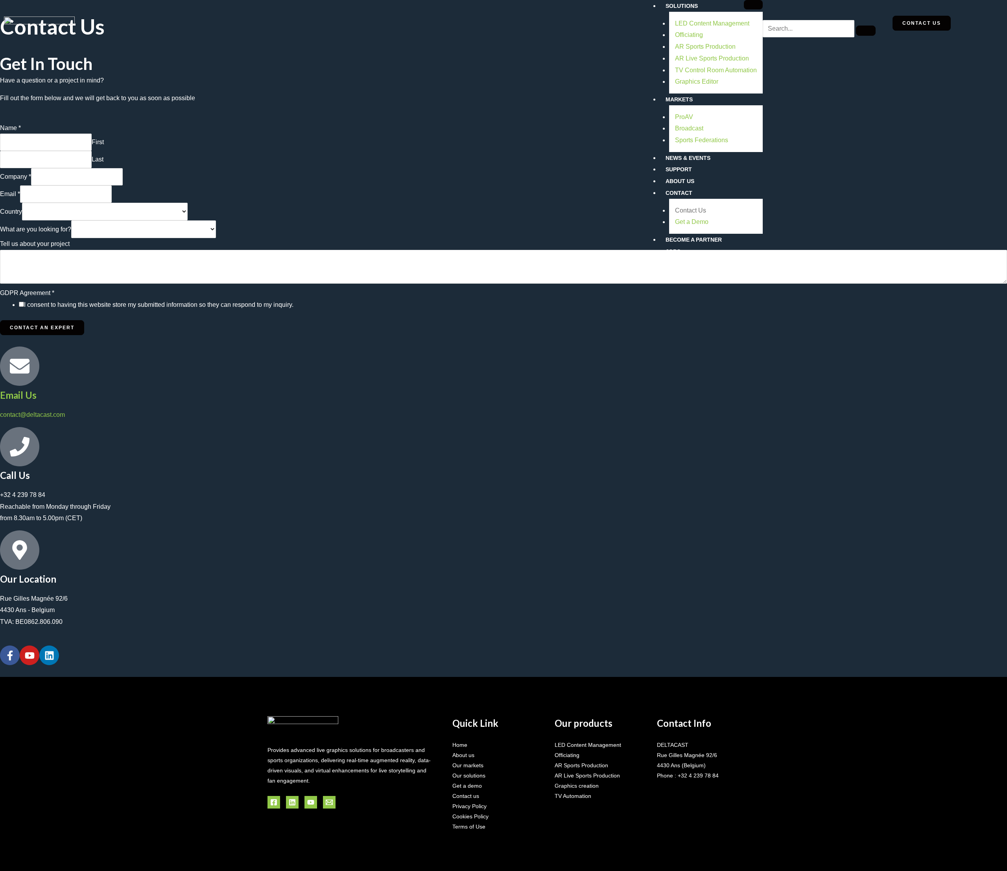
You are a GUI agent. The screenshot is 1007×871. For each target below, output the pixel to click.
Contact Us (690, 210)
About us (463, 755)
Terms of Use (468, 826)
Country (11, 211)
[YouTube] (310, 802)
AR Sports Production (705, 46)
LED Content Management (712, 23)
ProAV (684, 117)
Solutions (682, 6)
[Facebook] (273, 802)
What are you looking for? (35, 229)
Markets (679, 99)
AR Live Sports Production (712, 58)
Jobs (673, 251)
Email (10, 194)
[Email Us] (19, 366)
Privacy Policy (469, 806)
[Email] (329, 802)
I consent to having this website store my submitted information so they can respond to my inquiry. (158, 304)
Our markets (467, 765)
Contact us (465, 796)
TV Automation (573, 796)
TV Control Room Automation (716, 70)
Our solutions (468, 775)
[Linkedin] (292, 802)
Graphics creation (577, 786)
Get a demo (467, 786)
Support (679, 169)
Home (459, 745)
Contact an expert (42, 327)
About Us (680, 181)
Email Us (18, 395)
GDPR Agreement (27, 293)
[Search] (866, 31)
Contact (679, 193)
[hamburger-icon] (753, 4)
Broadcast (689, 128)
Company (15, 176)
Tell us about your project (35, 243)
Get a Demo (691, 221)
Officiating (689, 34)
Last (97, 159)
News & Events (688, 158)
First (98, 142)
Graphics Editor (696, 81)
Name (10, 128)
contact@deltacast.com (32, 414)
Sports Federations (701, 140)
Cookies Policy (470, 816)
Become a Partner (694, 240)
